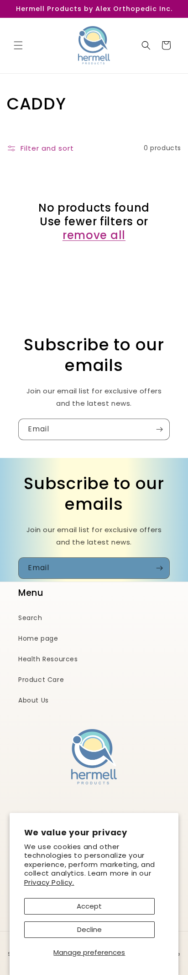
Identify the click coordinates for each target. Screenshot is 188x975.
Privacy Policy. (49, 882)
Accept (89, 906)
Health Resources (48, 659)
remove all (94, 235)
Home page (38, 638)
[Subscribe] (159, 429)
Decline (89, 929)
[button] (18, 45)
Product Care (41, 679)
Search (30, 617)
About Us (33, 700)
